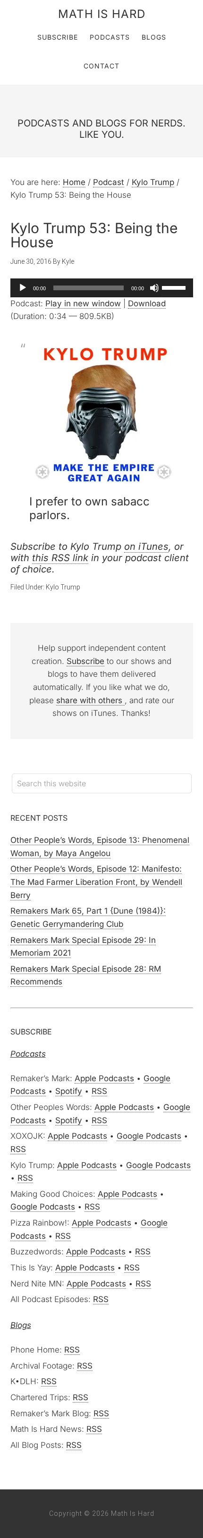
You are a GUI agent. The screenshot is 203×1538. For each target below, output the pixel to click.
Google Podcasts (149, 1136)
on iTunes (146, 546)
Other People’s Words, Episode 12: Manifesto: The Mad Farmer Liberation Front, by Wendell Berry (96, 881)
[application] (101, 287)
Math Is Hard (101, 14)
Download (147, 303)
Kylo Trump (63, 587)
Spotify (68, 1091)
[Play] (22, 288)
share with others (90, 700)
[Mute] (154, 288)
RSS (99, 1091)
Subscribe (85, 661)
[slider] (175, 286)
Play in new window (83, 303)
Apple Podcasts (104, 1078)
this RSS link (60, 557)
